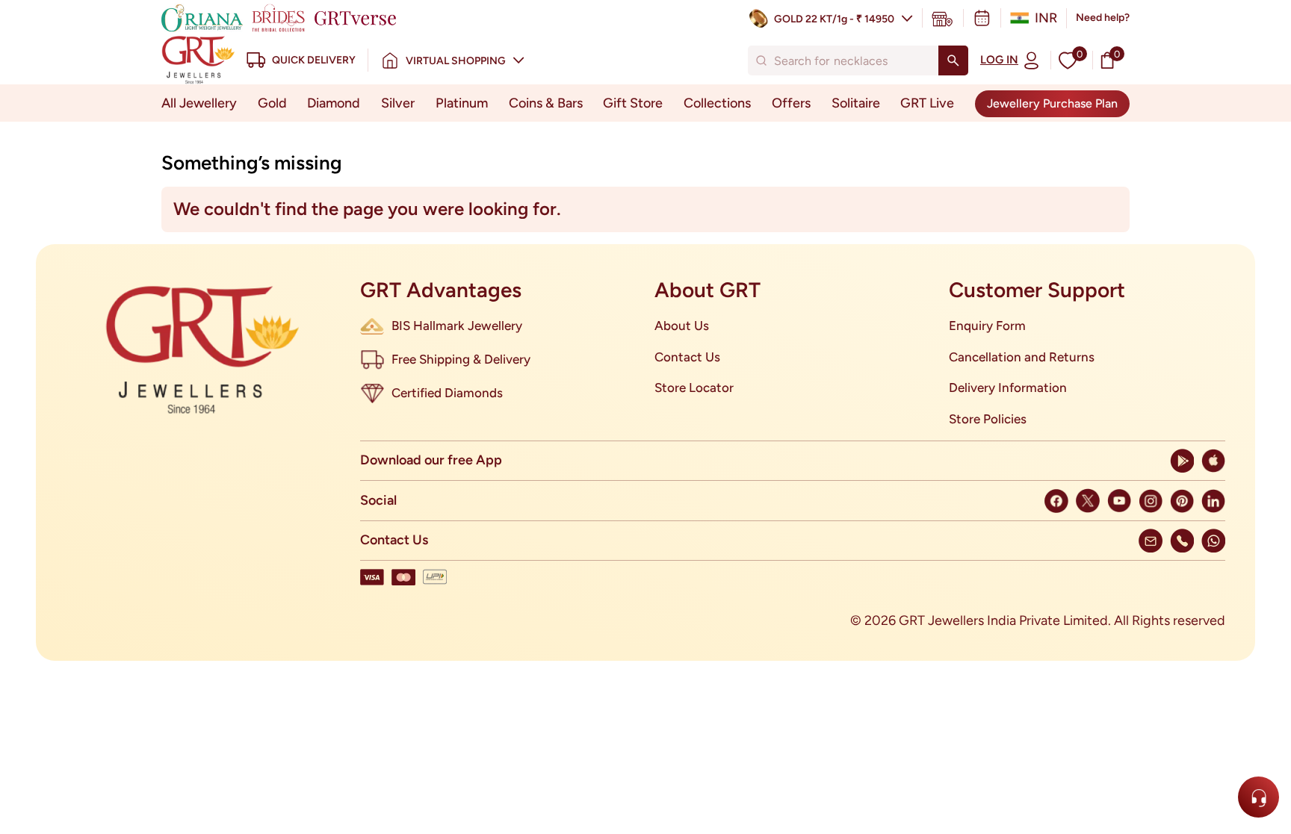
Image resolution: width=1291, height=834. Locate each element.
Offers (791, 103)
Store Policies (988, 418)
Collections (717, 103)
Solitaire (856, 103)
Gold (272, 103)
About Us (681, 325)
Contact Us (687, 356)
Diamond (333, 103)
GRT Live (927, 103)
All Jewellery (199, 103)
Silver (398, 103)
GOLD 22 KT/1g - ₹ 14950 (834, 19)
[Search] (953, 60)
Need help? (1103, 17)
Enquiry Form (987, 325)
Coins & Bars (546, 103)
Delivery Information (1008, 387)
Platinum (462, 103)
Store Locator (694, 387)
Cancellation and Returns (1022, 356)
